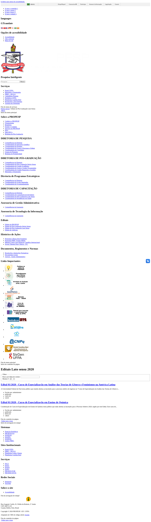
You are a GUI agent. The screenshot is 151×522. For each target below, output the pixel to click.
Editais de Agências (11, 230)
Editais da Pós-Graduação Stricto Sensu (18, 226)
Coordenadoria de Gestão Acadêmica (17, 166)
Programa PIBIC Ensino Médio (15, 240)
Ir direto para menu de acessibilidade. (13, 2)
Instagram (8, 482)
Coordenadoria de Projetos (13, 146)
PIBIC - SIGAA (10, 94)
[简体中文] (4, 28)
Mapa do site (9, 41)
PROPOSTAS (9, 433)
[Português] (15, 28)
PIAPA (7, 467)
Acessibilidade (9, 37)
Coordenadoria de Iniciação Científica (17, 144)
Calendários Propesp (11, 96)
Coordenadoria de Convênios (14, 150)
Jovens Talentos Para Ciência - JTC (16, 244)
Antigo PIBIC (9, 441)
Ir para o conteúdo (11, 8)
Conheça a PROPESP (12, 121)
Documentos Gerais (11, 255)
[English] (2, 28)
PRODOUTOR (10, 471)
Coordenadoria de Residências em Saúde (18, 198)
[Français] (7, 28)
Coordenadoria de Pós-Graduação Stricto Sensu (20, 164)
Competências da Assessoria (14, 207)
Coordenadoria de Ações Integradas (16, 182)
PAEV (7, 465)
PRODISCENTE (10, 473)
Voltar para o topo (7, 421)
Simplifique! (61, 4)
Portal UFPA (9, 90)
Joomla (27, 515)
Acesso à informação (95, 4)
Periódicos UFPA (10, 98)
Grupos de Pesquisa (11, 152)
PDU (6, 130)
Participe (83, 4)
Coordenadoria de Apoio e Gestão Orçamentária (20, 168)
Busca (22, 81)
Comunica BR (73, 4)
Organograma (9, 123)
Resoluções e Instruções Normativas (16, 253)
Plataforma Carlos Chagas (13, 453)
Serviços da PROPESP (12, 128)
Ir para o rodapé (10, 14)
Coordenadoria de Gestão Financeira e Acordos (20, 170)
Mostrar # (6, 379)
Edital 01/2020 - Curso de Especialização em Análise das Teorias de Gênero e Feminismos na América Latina (58, 384)
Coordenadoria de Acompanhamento (17, 184)
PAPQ (7, 469)
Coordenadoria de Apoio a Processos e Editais (20, 148)
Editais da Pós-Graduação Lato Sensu (17, 228)
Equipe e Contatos (11, 127)
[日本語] (13, 28)
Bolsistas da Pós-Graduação (14, 134)
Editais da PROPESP (12, 224)
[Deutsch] (10, 28)
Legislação (108, 4)
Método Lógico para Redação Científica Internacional (22, 242)
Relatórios (8, 125)
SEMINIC (8, 439)
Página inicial (5, 109)
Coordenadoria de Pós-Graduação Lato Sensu (20, 196)
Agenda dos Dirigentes (12, 103)
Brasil (33, 4)
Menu (3, 110)
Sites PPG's (8, 132)
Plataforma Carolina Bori (13, 100)
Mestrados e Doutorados (13, 92)
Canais (117, 4)
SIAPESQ (8, 435)
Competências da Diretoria (13, 143)
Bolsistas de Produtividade (13, 154)
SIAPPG (8, 437)
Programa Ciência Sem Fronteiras (16, 239)
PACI (7, 464)
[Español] (18, 28)
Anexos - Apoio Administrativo (15, 257)
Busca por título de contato (11, 377)
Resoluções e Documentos (13, 101)
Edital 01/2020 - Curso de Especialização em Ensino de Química (34, 402)
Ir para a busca (10, 12)
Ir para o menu (10, 10)
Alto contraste (9, 39)
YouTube (8, 483)
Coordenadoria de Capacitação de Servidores (19, 195)
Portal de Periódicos (11, 431)
